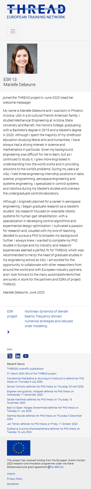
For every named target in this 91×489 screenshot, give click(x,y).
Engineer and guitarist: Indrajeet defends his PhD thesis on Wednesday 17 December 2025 (40, 393)
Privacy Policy (14, 478)
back (9, 349)
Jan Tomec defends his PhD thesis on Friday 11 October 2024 (42, 423)
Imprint (11, 473)
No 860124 (57, 467)
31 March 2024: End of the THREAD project (31, 373)
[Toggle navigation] (12, 31)
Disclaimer (13, 484)
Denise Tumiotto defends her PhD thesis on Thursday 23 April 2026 (45, 386)
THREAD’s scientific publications (25, 368)
